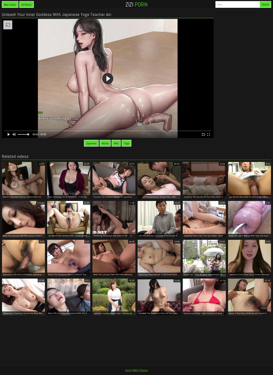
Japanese (91, 143)
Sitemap (144, 370)
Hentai (105, 143)
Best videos (10, 4)
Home (128, 370)
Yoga (126, 143)
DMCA (135, 370)
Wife (116, 143)
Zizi (136, 4)
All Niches (27, 4)
